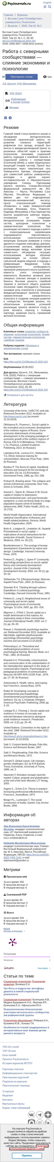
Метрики (14, 107)
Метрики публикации (13, 931)
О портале (8, 1091)
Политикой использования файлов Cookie (28, 1147)
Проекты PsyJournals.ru (15, 1059)
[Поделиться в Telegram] (10, 118)
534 (50, 77)
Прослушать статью (21, 76)
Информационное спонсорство (19, 1073)
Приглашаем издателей (15, 1077)
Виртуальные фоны (13, 1104)
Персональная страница (16, 1085)
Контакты (7, 1099)
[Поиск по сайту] (50, 7)
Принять (27, 1155)
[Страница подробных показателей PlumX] (13, 942)
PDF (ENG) (16, 93)
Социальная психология (17, 981)
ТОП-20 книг (9, 1051)
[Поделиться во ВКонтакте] (5, 118)
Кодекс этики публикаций (16, 1108)
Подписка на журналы (14, 1081)
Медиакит (7, 1095)
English (47, 2)
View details (43, 968)
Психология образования (18, 1020)
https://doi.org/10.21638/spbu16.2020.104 (26, 362)
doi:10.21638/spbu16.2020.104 (19, 41)
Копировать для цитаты (20, 395)
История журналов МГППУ (17, 1063)
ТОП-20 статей (10, 1047)
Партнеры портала (13, 1069)
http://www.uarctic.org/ (15, 416)
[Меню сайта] (45, 7)
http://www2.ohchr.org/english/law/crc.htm (26, 736)
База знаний (9, 1055)
